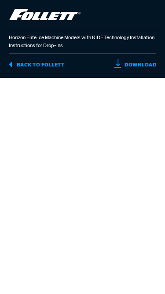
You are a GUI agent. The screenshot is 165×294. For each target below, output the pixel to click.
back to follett (39, 64)
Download (140, 64)
